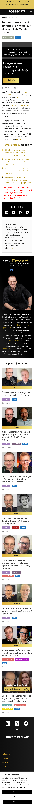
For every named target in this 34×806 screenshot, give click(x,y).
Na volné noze (7, 576)
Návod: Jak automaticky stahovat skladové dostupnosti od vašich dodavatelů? (18, 162)
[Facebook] (26, 723)
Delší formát (7, 705)
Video (18, 37)
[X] (13, 212)
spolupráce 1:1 (9, 349)
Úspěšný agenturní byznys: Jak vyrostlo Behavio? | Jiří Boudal (16, 393)
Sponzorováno (8, 37)
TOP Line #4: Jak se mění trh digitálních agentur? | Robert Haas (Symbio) (15, 521)
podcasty (7, 327)
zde (12, 248)
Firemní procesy (11, 144)
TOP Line (15, 528)
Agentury (16, 17)
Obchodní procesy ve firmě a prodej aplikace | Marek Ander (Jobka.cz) (17, 171)
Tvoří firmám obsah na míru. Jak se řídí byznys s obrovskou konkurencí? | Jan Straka (16, 479)
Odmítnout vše (17, 802)
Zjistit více (22, 787)
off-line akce (14, 341)
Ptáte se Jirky (7, 709)
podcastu (20, 139)
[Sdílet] (20, 212)
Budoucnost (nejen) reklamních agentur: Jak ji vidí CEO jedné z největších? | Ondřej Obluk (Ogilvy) (16, 436)
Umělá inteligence (22, 659)
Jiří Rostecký (8, 88)
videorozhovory (22, 325)
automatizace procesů (21, 105)
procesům (21, 97)
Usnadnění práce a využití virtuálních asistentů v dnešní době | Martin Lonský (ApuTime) (18, 180)
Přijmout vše (17, 792)
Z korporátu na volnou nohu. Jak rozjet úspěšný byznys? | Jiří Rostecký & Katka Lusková (16, 698)
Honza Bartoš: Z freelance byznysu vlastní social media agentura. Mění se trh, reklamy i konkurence (16, 564)
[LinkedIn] (8, 723)
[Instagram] (17, 730)
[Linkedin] (6, 212)
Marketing (16, 444)
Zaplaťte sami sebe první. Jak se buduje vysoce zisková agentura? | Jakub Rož (17, 611)
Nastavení (17, 797)
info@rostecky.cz (17, 737)
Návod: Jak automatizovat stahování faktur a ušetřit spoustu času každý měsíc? (15, 152)
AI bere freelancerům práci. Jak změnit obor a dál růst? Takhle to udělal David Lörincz (17, 653)
